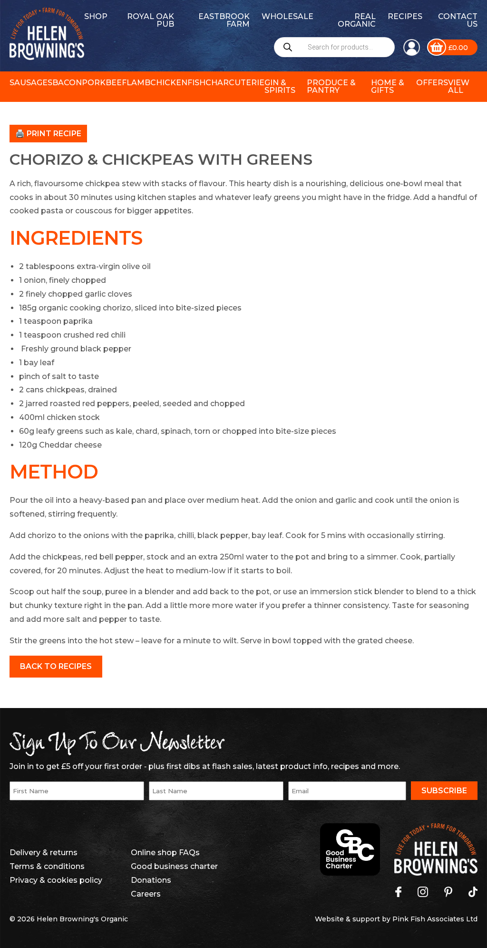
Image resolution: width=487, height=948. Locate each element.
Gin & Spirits (279, 86)
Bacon (67, 82)
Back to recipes (56, 666)
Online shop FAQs (165, 852)
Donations (151, 880)
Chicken (168, 82)
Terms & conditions (47, 866)
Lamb (138, 82)
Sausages (31, 82)
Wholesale (287, 16)
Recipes (405, 16)
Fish (196, 82)
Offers (432, 82)
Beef (116, 82)
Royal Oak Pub (150, 20)
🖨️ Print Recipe (48, 133)
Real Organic (357, 20)
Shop (95, 16)
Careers (146, 893)
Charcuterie (234, 82)
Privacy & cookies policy (56, 880)
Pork (94, 82)
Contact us (457, 20)
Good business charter (174, 866)
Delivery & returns (44, 852)
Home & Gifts (387, 86)
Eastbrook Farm (224, 20)
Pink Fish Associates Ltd (434, 919)
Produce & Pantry (331, 86)
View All (458, 86)
